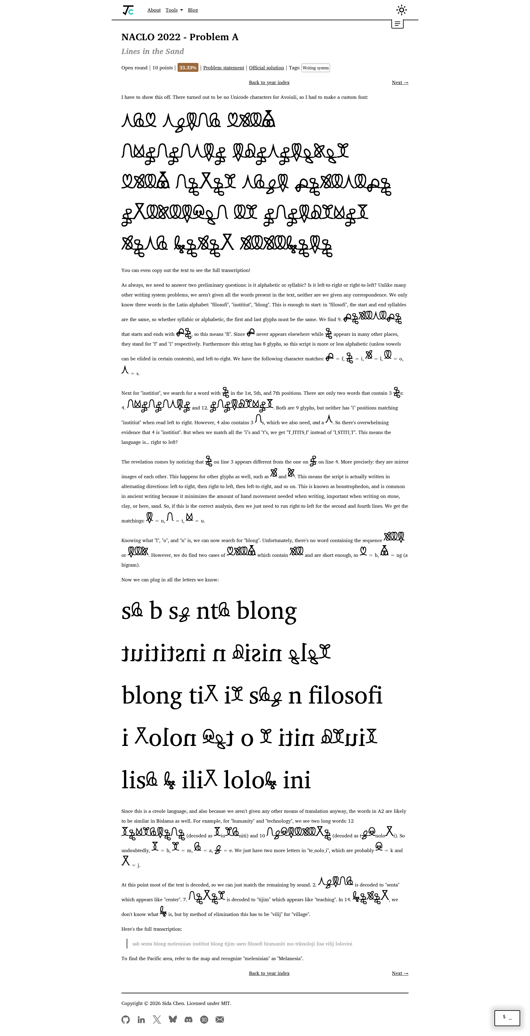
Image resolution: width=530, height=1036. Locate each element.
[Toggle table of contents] (397, 24)
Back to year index (269, 82)
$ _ (507, 1016)
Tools (172, 10)
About (154, 10)
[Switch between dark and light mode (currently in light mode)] (402, 10)
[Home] (128, 10)
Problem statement (223, 68)
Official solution (266, 68)
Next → (400, 82)
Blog (193, 10)
